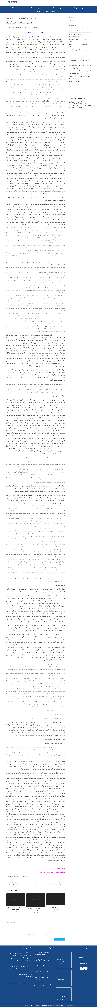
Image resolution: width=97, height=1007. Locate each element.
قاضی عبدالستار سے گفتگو (24, 876)
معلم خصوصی (73, 60)
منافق (78, 81)
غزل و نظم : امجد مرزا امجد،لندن (43, 985)
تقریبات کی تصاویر (43, 8)
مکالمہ (12, 8)
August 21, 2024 (39, 988)
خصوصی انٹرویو (55, 907)
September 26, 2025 (40, 963)
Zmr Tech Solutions (69, 1005)
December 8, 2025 (39, 958)
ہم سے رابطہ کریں (43, 11)
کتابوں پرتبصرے (22, 8)
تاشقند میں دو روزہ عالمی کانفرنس (78, 34)
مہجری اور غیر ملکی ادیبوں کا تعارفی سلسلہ (15, 908)
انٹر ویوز (27, 27)
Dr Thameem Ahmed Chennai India (78, 65)
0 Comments (34, 27)
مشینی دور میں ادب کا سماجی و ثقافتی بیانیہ (61, 997)
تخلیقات (54, 8)
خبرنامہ (31, 8)
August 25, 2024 (39, 983)
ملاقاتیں (18, 876)
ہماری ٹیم (76, 8)
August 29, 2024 (39, 969)
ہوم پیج (84, 8)
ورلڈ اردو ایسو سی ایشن (12, 876)
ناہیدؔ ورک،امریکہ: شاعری (76, 39)
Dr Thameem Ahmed (74, 71)
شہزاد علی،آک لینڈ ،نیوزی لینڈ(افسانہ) (79, 50)
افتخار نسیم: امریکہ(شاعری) (76, 44)
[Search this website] (80, 20)
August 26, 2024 (39, 975)
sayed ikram (72, 81)
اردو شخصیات (55, 11)
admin (8, 27)
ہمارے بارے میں (65, 8)
